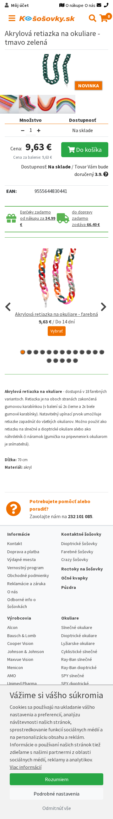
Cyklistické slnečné (79, 651)
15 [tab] (55, 360)
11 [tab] (88, 352)
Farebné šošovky (77, 551)
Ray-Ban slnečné (76, 659)
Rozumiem (56, 779)
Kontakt (14, 543)
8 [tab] (68, 352)
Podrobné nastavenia (56, 794)
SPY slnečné (72, 675)
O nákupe (74, 5)
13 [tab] (101, 352)
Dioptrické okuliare (79, 635)
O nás (90, 5)
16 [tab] (62, 360)
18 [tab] (75, 360)
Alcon (12, 627)
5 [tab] (48, 352)
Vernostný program (25, 567)
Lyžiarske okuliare (78, 643)
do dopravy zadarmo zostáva (86, 218)
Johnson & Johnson (25, 651)
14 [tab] (48, 360)
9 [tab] (75, 352)
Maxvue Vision (20, 659)
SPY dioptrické (75, 683)
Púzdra (68, 587)
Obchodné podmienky (28, 575)
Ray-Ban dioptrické (79, 667)
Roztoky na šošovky (82, 569)
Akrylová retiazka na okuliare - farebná (56, 314)
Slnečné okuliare (76, 627)
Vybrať (57, 331)
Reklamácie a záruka (26, 583)
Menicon (15, 667)
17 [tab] (68, 360)
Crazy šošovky (74, 559)
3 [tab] (35, 352)
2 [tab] (29, 352)
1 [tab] (22, 352)
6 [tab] (55, 352)
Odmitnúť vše (56, 808)
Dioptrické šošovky (79, 543)
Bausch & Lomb (21, 635)
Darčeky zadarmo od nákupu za (37, 218)
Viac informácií (25, 767)
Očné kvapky (74, 578)
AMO (11, 675)
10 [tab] (81, 352)
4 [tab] (42, 352)
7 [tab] (62, 352)
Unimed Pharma (22, 683)
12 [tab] (95, 352)
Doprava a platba (23, 551)
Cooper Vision (20, 643)
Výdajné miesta (21, 559)
